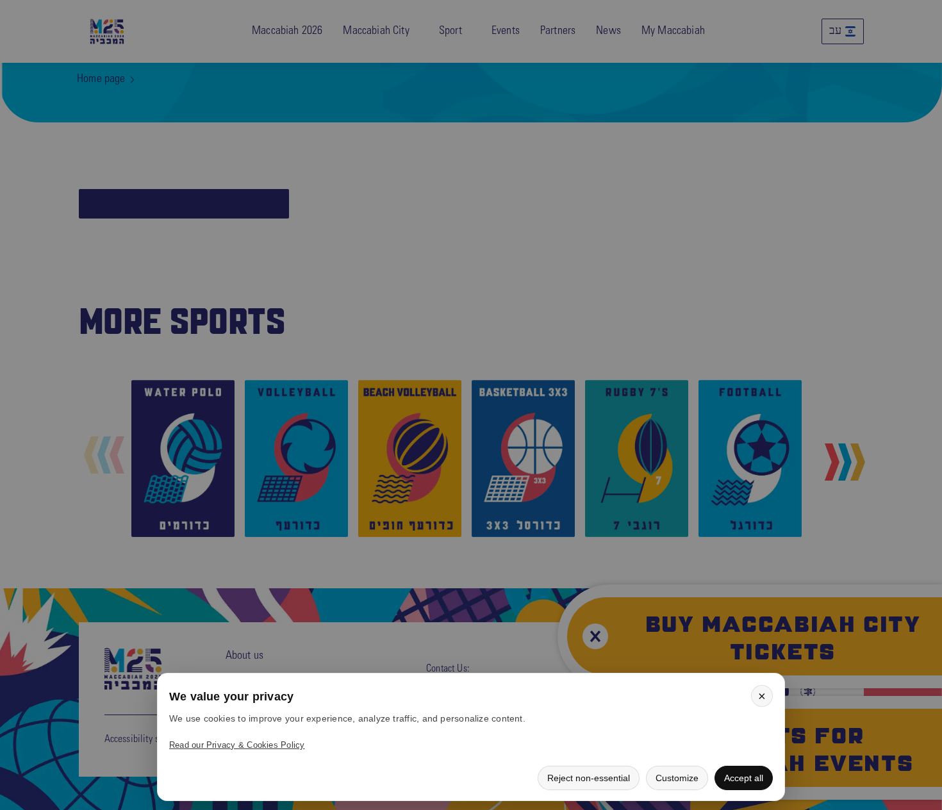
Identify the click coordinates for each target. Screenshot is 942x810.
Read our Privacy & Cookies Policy (236, 745)
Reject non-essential (588, 778)
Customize (677, 778)
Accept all (743, 778)
